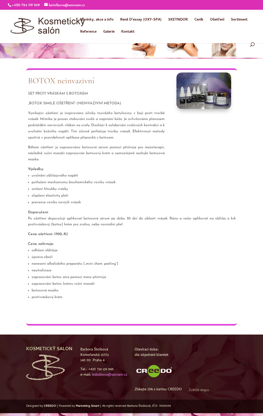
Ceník (198, 20)
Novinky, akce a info (97, 20)
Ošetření (217, 20)
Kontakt (128, 32)
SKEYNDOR (178, 20)
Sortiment (239, 20)
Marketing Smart (87, 406)
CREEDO (50, 406)
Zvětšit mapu (199, 390)
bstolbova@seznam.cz (109, 375)
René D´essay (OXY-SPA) (141, 20)
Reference (88, 32)
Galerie (109, 32)
